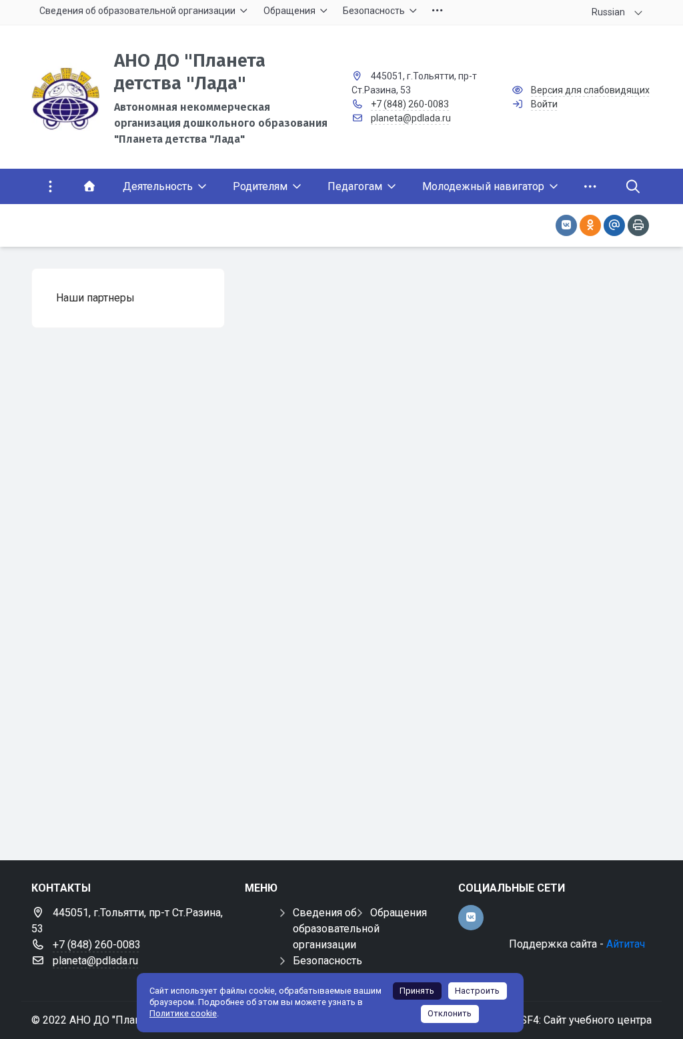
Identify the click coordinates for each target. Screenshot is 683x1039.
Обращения (398, 912)
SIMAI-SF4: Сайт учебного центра (569, 1020)
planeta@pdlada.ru (411, 118)
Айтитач (625, 944)
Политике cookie (183, 1013)
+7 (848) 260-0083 (410, 104)
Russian (608, 12)
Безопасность (327, 960)
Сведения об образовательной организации (336, 928)
